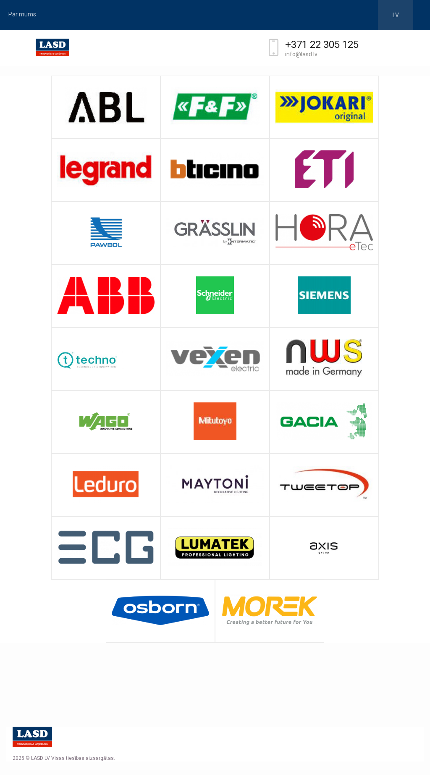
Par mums (22, 14)
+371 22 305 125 (312, 44)
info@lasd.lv (301, 54)
